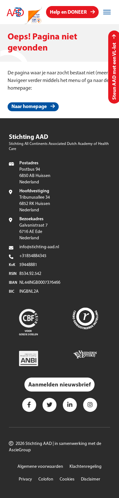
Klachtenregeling (85, 466)
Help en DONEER (68, 12)
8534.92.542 (30, 273)
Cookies (67, 479)
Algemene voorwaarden (40, 466)
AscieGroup (20, 450)
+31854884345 (32, 256)
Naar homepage (29, 106)
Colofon (45, 479)
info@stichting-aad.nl (39, 247)
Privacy (25, 479)
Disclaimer (90, 479)
